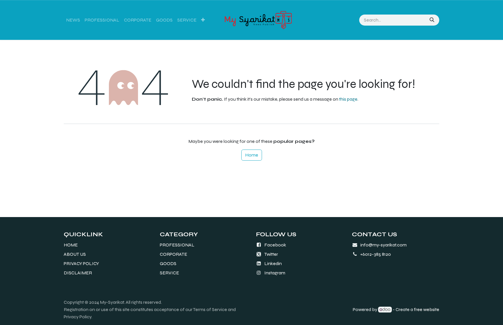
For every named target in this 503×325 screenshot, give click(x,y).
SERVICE (169, 273)
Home (251, 155)
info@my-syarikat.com (383, 245)
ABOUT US (75, 254)
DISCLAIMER (78, 273)
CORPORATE (173, 254)
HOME (71, 245)
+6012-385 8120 (375, 254)
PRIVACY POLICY (81, 263)
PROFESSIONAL (177, 245)
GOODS (168, 263)
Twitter (271, 254)
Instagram (274, 273)
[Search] (432, 20)
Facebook (275, 245)
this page (348, 99)
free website (426, 309)
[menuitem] (73, 20)
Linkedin (273, 263)
